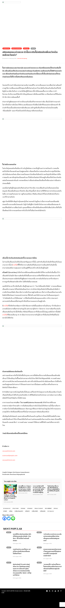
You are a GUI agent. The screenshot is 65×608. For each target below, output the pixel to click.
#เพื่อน (10, 511)
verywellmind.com (8, 451)
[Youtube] (55, 591)
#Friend (23, 508)
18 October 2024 (23, 493)
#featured (16, 508)
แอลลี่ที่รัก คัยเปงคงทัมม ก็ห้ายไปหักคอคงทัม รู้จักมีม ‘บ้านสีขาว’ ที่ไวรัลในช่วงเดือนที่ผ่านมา (22, 537)
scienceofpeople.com (9, 455)
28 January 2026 (9, 502)
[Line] (13, 518)
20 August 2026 (17, 556)
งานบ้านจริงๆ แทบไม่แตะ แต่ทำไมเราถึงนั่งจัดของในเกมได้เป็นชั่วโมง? (22, 551)
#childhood (6, 508)
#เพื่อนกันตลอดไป (19, 511)
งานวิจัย (14, 265)
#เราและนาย (50, 511)
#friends (29, 508)
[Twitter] (9, 518)
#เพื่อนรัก (27, 511)
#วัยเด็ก (5, 511)
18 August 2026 (17, 543)
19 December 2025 (38, 494)
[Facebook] (4, 518)
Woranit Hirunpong (22, 58)
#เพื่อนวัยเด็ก (35, 511)
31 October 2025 (52, 494)
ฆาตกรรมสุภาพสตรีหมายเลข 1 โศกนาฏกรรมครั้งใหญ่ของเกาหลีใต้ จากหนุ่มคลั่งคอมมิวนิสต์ (52, 552)
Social (26, 48)
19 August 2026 (17, 578)
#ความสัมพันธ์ (48, 508)
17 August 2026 (48, 558)
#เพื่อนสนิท (42, 511)
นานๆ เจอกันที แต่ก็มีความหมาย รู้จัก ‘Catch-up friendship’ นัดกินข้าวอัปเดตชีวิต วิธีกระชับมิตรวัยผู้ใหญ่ (39, 489)
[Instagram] (52, 591)
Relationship (17, 48)
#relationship (39, 508)
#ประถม (56, 508)
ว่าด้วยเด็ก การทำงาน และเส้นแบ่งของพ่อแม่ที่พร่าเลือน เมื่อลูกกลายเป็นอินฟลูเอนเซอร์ (52, 537)
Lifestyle (6, 48)
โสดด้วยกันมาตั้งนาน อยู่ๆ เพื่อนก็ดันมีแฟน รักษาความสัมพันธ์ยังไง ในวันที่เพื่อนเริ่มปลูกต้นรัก (53, 489)
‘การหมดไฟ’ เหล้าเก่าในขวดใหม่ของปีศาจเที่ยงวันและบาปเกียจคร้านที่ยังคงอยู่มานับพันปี (52, 567)
